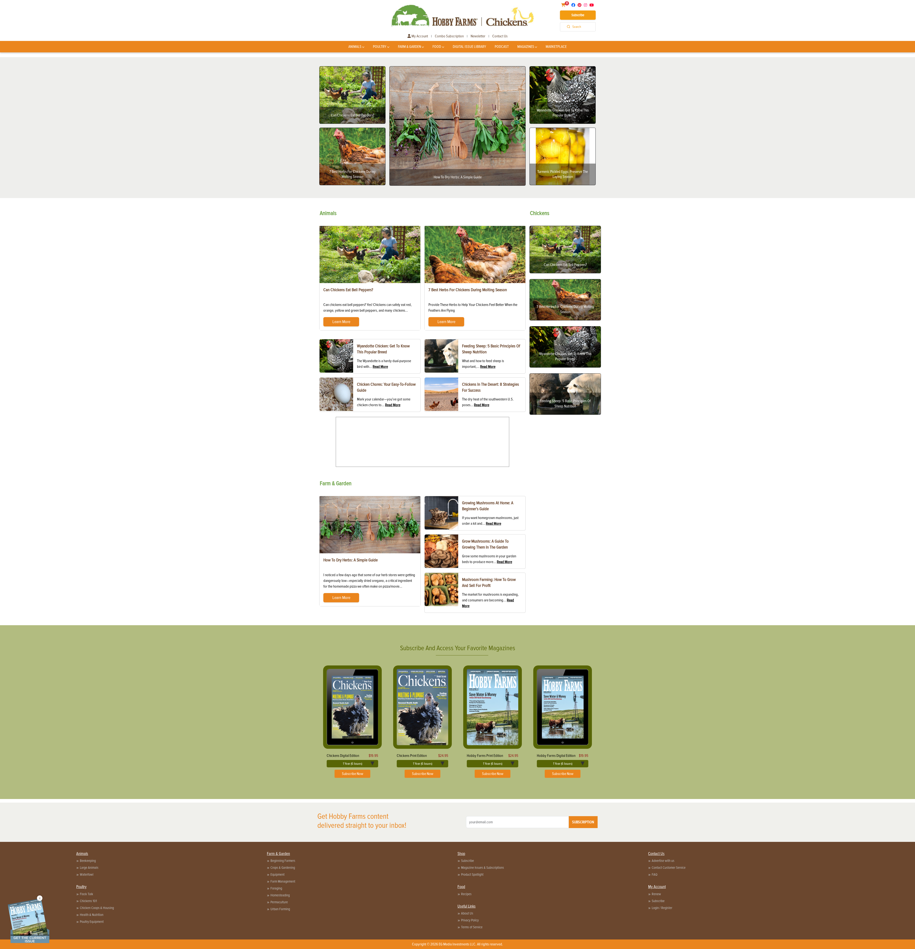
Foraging (276, 888)
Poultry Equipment (92, 921)
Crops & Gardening (282, 867)
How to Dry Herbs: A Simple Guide (350, 560)
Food (436, 46)
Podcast (502, 46)
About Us (467, 913)
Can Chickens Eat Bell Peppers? (348, 289)
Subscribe (577, 15)
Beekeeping (88, 861)
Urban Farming (280, 909)
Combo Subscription (449, 36)
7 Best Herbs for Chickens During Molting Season (467, 289)
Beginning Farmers (282, 861)
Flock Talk (86, 894)
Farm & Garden (409, 46)
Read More (380, 366)
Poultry (379, 46)
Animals (354, 46)
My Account (419, 36)
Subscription (583, 822)
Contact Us (500, 36)
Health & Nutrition (91, 915)
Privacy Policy (470, 920)
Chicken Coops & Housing (97, 908)
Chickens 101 (88, 901)
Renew (656, 894)
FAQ (654, 874)
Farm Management (282, 881)
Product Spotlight (472, 874)
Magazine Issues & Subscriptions (482, 867)
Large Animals (89, 867)
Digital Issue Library (469, 46)
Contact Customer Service (669, 867)
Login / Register (662, 908)
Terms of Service (472, 927)
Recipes (466, 894)
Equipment (277, 874)
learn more (341, 321)
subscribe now (352, 773)
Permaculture (279, 902)
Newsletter (478, 36)
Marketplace (556, 46)
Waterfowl (86, 874)
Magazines (525, 46)
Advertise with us (663, 861)
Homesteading (280, 895)
